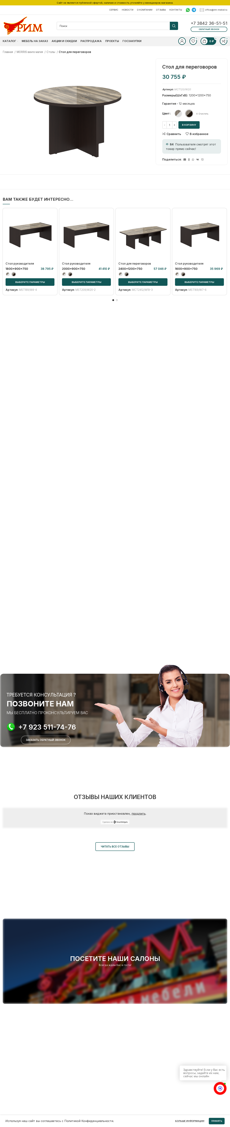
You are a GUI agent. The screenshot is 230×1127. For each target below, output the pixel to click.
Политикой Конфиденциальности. (89, 1121)
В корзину (189, 124)
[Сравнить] (51, 217)
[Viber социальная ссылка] (202, 159)
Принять (216, 1121)
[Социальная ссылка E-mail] (184, 159)
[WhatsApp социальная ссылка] (193, 159)
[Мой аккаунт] (182, 41)
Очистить (203, 113)
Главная (8, 52)
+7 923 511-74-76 (47, 727)
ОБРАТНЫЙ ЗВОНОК (209, 29)
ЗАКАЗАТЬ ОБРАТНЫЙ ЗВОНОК (46, 739)
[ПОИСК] (174, 26)
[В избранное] (51, 233)
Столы (51, 52)
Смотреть (51, 225)
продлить (139, 813)
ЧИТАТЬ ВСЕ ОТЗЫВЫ (115, 846)
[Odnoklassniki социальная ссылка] (189, 159)
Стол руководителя (20, 263)
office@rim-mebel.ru (216, 9)
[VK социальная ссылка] (197, 159)
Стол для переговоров (134, 263)
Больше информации (189, 1120)
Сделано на (107, 822)
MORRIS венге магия (30, 52)
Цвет (166, 113)
